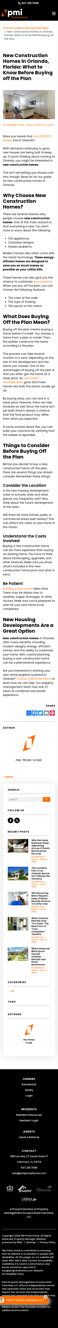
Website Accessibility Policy (22, 1272)
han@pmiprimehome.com (29, 1173)
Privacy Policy (47, 1242)
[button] (10, 820)
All (12, 991)
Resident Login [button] (29, 1120)
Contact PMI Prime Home (33, 679)
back (9, 777)
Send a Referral (29, 1137)
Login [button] (29, 1095)
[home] (14, 13)
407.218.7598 (30, 3)
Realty (29, 1090)
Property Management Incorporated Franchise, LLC (29, 1213)
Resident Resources (29, 1115)
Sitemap (31, 1242)
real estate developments (21, 380)
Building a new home (17, 589)
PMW (19, 1242)
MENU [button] (54, 14)
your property (43, 281)
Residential (29, 1084)
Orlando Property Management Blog (25, 28)
